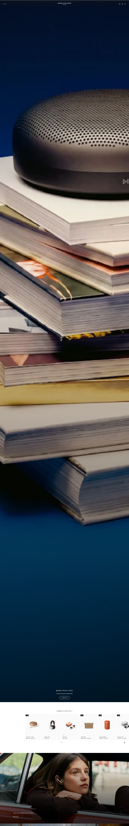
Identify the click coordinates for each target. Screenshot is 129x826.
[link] (120, 4)
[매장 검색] (122, 4)
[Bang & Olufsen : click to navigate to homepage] (64, 4)
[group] (64, 727)
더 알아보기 (64, 697)
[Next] (123, 727)
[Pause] (124, 742)
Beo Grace (15, 817)
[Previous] (6, 727)
